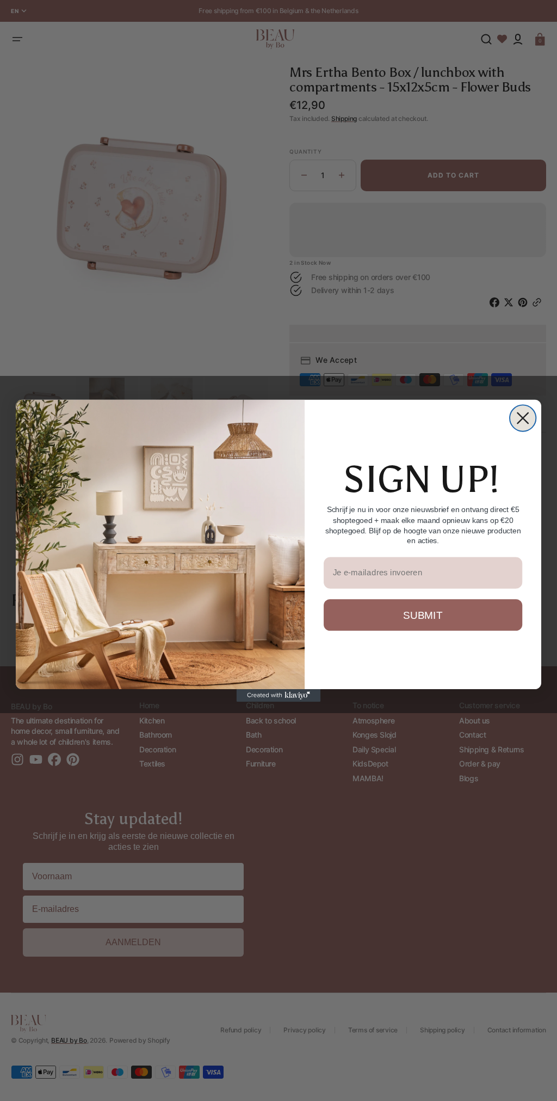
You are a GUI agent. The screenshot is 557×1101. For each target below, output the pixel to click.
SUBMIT (422, 615)
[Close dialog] (523, 418)
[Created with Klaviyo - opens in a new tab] (279, 695)
